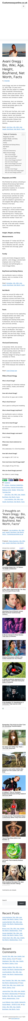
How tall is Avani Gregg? (11, 169)
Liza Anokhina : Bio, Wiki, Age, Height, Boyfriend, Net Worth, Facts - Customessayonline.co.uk (13, 532)
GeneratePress (15, 1018)
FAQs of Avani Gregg (9, 152)
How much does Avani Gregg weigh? (14, 170)
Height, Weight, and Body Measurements (10, 139)
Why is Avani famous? (10, 158)
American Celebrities (16, 485)
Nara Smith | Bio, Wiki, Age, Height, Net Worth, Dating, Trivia (13, 985)
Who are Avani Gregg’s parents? (13, 172)
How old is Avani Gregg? (11, 156)
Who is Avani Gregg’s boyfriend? (13, 160)
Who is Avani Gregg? (10, 154)
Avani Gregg (6, 487)
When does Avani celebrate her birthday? (13, 166)
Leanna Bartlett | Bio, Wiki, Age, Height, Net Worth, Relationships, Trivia (12, 924)
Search (4, 900)
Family (5, 142)
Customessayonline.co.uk (14, 3)
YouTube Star (6, 492)
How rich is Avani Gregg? (11, 161)
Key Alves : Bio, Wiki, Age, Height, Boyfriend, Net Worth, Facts (13, 1007)
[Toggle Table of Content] (22, 134)
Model (14, 490)
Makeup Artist (6, 490)
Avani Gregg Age (11, 370)
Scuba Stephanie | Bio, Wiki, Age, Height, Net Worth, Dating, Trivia (13, 961)
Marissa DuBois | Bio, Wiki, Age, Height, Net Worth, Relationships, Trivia (13, 996)
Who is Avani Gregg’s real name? (13, 163)
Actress (6, 485)
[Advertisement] (14, 25)
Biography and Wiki (8, 136)
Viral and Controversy (9, 150)
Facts (4, 148)
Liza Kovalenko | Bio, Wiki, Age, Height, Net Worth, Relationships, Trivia (12, 974)
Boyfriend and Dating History (11, 144)
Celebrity (7, 483)
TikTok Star (20, 490)
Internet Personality (17, 487)
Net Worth (6, 146)
